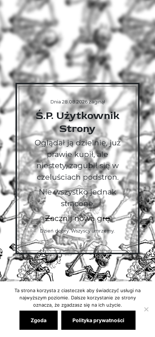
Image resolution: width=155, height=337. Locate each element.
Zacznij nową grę (77, 218)
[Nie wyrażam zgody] (146, 309)
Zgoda (38, 320)
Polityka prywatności (98, 320)
